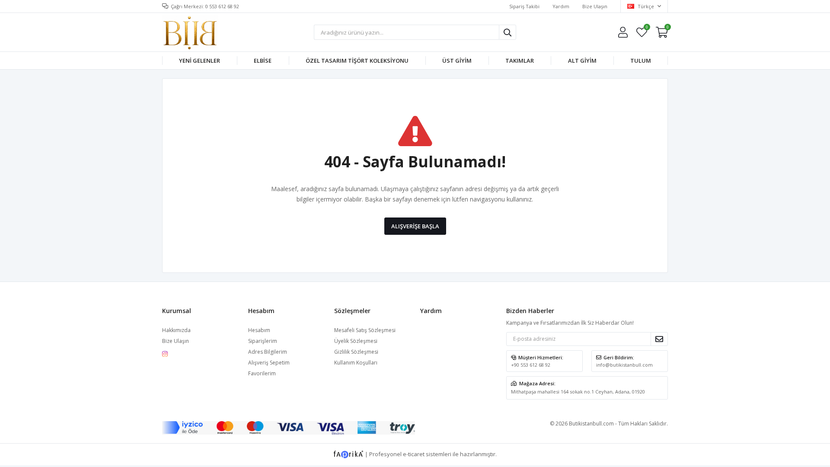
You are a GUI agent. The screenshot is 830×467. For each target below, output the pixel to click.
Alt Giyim (582, 60)
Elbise (262, 60)
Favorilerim (646, 28)
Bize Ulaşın (594, 6)
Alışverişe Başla (415, 226)
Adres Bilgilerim (267, 351)
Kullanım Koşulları (355, 362)
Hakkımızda (176, 330)
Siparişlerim (262, 341)
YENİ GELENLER (199, 60)
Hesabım (259, 330)
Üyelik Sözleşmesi (355, 341)
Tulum (640, 60)
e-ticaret (414, 454)
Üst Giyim (457, 60)
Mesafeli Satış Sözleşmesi (365, 330)
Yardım (560, 6)
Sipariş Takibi (524, 6)
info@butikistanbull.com (624, 364)
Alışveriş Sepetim (269, 362)
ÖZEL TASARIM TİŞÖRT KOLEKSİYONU (357, 60)
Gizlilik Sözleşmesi (356, 351)
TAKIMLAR (519, 60)
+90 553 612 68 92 (530, 364)
